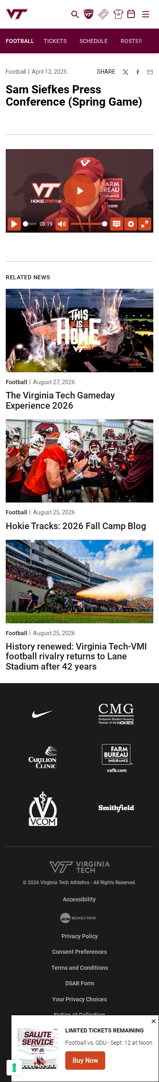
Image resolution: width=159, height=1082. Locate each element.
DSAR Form (79, 983)
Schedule (94, 41)
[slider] (30, 224)
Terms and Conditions (79, 967)
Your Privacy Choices (79, 999)
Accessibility (79, 899)
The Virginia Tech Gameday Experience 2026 (60, 400)
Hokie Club (88, 14)
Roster (131, 41)
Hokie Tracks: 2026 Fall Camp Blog (76, 526)
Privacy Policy (80, 936)
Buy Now (89, 1063)
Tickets (103, 14)
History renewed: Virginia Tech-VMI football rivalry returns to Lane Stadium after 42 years (76, 656)
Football (16, 71)
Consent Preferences (79, 951)
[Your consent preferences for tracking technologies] (14, 1067)
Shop (118, 14)
